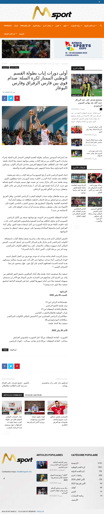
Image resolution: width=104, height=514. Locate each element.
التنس (57, 26)
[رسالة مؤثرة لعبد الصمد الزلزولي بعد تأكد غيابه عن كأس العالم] (95, 178)
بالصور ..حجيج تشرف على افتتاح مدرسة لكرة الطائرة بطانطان (15, 384)
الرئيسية (21, 34)
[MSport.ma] (52, 13)
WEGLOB (40, 511)
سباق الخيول (36, 26)
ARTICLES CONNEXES (13, 395)
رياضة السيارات (75, 26)
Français (8, 26)
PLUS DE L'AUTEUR (33, 395)
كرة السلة (13, 350)
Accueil (4, 63)
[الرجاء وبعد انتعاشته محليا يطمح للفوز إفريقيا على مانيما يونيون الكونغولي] (78, 178)
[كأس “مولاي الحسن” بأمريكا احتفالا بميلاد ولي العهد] (76, 129)
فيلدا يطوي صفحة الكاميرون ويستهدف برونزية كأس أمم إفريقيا (36, 419)
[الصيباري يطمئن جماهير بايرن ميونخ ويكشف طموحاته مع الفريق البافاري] (57, 407)
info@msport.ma (24, 471)
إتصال (16, 26)
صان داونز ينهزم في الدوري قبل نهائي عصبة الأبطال (94, 153)
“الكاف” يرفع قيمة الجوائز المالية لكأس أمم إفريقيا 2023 (58, 477)
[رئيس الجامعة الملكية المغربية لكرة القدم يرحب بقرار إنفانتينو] (42, 465)
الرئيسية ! (64, 63)
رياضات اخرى (47, 26)
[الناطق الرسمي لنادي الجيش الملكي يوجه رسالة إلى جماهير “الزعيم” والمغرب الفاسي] (95, 202)
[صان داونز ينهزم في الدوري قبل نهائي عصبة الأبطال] (76, 153)
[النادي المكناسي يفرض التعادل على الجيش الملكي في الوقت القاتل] (78, 202)
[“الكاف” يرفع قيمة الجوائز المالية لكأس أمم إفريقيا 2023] (42, 478)
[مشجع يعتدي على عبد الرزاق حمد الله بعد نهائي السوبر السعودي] (86, 85)
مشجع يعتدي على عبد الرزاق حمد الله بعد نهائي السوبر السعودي (88, 102)
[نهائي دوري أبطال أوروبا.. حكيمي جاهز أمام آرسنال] (76, 142)
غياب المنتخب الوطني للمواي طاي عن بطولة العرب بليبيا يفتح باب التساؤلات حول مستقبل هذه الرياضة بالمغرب (13, 422)
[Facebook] (99, 2)
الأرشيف (74, 500)
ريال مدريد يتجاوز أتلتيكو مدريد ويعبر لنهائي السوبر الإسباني (58, 490)
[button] (101, 25)
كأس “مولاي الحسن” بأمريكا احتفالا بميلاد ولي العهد (94, 129)
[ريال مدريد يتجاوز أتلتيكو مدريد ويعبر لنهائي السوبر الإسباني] (42, 490)
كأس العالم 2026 (25, 26)
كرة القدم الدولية (89, 26)
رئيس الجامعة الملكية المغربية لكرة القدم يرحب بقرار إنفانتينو (58, 464)
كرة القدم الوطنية (9, 34)
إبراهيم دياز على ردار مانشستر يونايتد (54, 384)
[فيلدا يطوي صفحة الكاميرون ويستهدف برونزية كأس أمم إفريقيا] (35, 407)
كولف (64, 26)
